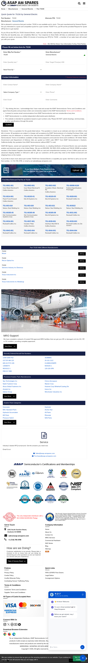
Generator (6, 407)
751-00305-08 (50, 213)
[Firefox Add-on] (9, 634)
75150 (4, 251)
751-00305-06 (29, 213)
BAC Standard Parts (9, 410)
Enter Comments (51, 97)
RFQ (82, 254)
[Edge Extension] (14, 634)
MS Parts (6, 415)
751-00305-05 (8, 213)
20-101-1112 (49, 360)
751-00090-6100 (72, 185)
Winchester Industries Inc (53, 392)
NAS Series (49, 543)
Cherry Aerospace (51, 381)
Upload (76, 170)
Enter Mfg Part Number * (12, 52)
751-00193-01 (29, 196)
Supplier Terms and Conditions (14, 592)
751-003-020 (29, 206)
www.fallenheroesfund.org (69, 519)
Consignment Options (52, 578)
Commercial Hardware (52, 540)
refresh (83, 594)
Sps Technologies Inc (10, 381)
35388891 (48, 357)
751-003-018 (8, 206)
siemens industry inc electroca (12, 267)
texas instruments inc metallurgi (13, 282)
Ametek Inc (6, 389)
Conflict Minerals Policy (12, 578)
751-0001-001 (8, 185)
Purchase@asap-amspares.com (45, 456)
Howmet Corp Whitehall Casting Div (57, 386)
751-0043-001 (8, 230)
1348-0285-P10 (8, 357)
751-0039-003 (71, 221)
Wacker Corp (49, 384)
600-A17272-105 (8, 363)
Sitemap (48, 549)
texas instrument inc (9, 274)
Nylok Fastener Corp (10, 384)
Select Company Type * (11, 89)
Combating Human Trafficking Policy (16, 581)
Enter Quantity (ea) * (10, 59)
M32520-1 (48, 366)
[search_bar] (79, 3)
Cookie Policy (9, 575)
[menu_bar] (84, 3)
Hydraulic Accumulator (10, 412)
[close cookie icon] (86, 658)
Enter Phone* (50, 89)
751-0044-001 (50, 230)
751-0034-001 (8, 221)
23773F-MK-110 (8, 360)
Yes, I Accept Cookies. (79, 658)
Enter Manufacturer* (53, 52)
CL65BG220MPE (50, 363)
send (82, 647)
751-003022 (71, 206)
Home (3, 9)
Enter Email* (7, 97)
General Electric (27, 9)
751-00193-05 (50, 196)
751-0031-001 (71, 213)
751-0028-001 (71, 196)
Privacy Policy (9, 572)
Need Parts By (8, 67)
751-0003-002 (50, 185)
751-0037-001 (29, 221)
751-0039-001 (50, 221)
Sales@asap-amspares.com (45, 453)
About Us (48, 532)
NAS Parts (48, 418)
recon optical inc (8, 260)
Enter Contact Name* (10, 82)
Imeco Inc (48, 389)
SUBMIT (8, 125)
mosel (4, 253)
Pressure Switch (8, 418)
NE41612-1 (7, 368)
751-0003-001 (29, 185)
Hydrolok (48, 407)
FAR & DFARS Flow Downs (54, 572)
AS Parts (48, 412)
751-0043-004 (29, 230)
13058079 (6, 366)
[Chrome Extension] (5, 634)
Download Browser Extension (15, 629)
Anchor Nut (48, 410)
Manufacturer (13, 9)
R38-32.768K (7, 371)
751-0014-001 (8, 196)
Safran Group (7, 392)
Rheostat (48, 415)
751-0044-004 (71, 230)
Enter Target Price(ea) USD (54, 59)
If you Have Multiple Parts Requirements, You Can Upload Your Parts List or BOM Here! (39, 170)
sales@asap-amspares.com (18, 536)
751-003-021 (50, 206)
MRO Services (50, 537)
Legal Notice (49, 575)
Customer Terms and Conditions (15, 589)
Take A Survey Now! (15, 561)
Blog (46, 546)
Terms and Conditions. (74, 111)
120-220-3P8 (49, 368)
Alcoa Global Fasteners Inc (12, 386)
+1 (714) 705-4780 (14, 540)
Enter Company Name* (53, 82)
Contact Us (49, 535)
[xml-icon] (47, 552)
